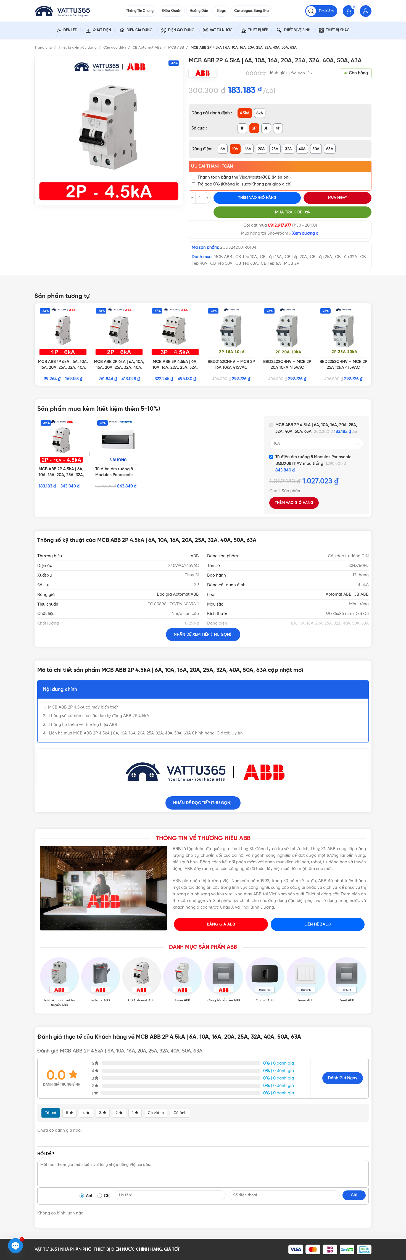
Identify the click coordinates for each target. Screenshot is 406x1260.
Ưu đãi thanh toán (212, 166)
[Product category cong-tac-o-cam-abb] (223, 980)
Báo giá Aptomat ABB (178, 594)
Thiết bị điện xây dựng (78, 47)
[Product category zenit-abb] (347, 980)
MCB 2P (291, 263)
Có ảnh (179, 1113)
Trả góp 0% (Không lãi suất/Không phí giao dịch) (244, 184)
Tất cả (50, 1113)
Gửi (354, 1195)
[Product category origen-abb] (265, 980)
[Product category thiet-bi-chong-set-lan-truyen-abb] (59, 982)
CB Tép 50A (221, 263)
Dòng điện (201, 149)
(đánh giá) (277, 73)
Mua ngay (337, 198)
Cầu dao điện (115, 47)
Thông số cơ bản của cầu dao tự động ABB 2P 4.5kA (99, 716)
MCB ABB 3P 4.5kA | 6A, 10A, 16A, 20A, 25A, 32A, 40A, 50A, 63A (175, 368)
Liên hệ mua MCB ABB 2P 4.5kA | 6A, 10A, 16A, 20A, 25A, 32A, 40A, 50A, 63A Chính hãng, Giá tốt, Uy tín (146, 733)
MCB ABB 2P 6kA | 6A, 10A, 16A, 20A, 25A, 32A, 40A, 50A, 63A (119, 368)
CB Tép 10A (246, 257)
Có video (156, 1113)
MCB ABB (176, 47)
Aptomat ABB (339, 594)
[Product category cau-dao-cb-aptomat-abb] (141, 980)
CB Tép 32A (346, 257)
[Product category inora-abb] (306, 980)
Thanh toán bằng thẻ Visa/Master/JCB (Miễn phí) (244, 177)
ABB (195, 556)
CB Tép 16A (271, 257)
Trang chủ (44, 47)
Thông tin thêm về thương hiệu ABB (83, 725)
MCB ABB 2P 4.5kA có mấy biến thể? (83, 707)
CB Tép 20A (296, 257)
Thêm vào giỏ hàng (257, 198)
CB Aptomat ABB (148, 47)
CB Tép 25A (321, 257)
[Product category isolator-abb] (100, 980)
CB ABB (361, 594)
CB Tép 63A (246, 263)
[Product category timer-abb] (182, 980)
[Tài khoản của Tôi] (365, 11)
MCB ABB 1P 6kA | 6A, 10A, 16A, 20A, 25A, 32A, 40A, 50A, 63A (63, 368)
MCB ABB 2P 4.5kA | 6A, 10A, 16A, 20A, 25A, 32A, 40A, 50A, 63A (61, 475)
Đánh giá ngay (342, 1078)
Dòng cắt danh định (211, 113)
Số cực (198, 128)
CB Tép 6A (271, 263)
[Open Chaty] (15, 1245)
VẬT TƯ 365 (46, 1249)
